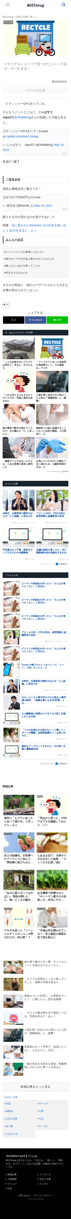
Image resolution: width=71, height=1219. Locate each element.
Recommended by (54, 471)
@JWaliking (22, 117)
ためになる (12, 1134)
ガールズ (43, 1103)
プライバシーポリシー (43, 1195)
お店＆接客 (12, 1118)
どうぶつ (12, 1183)
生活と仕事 (12, 1097)
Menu (7, 4)
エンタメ (44, 1183)
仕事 (41, 1111)
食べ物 (9, 1126)
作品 (41, 1118)
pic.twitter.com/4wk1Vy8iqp (20, 136)
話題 (8, 1103)
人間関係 (12, 1179)
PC (7, 305)
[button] (6, 798)
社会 (9, 1188)
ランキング (45, 1174)
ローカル (43, 1126)
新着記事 (12, 1174)
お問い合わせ (24, 1195)
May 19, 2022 (43, 205)
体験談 (9, 1111)
